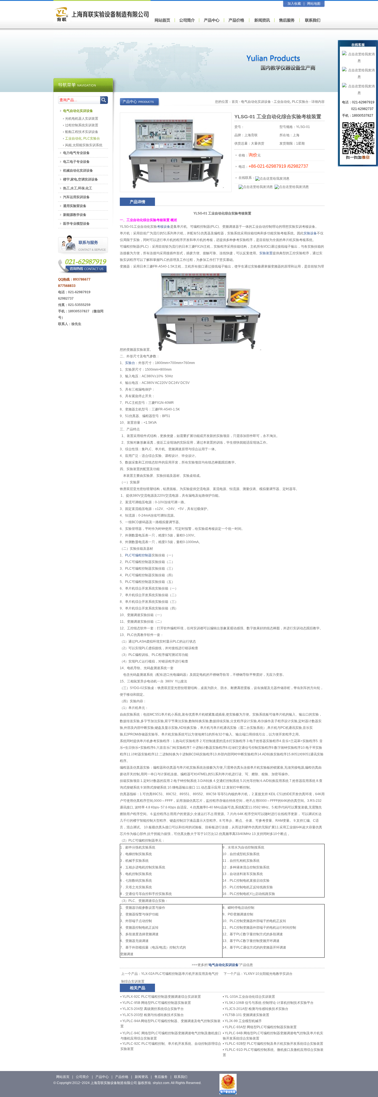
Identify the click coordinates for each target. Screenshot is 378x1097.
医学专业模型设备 (76, 224)
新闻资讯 (141, 1077)
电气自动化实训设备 (256, 102)
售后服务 (161, 1077)
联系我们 (180, 1077)
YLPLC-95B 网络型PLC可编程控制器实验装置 (156, 1003)
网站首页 (62, 1077)
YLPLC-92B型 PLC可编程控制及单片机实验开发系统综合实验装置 (274, 1044)
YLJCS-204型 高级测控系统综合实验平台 (153, 1009)
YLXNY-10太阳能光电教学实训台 (268, 974)
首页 (235, 102)
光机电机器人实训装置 (81, 119)
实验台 (130, 363)
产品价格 (121, 1077)
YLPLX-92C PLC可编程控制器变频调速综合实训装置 (161, 997)
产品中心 (102, 1077)
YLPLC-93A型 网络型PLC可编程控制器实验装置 (261, 1027)
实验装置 (266, 253)
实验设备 (310, 233)
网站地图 (313, 4)
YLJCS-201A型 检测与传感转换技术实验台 (256, 1009)
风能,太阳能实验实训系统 (83, 145)
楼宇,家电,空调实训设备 (80, 179)
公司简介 (82, 1077)
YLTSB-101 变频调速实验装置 (247, 1015)
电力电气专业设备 (76, 153)
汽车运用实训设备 (76, 197)
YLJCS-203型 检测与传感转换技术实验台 (153, 1015)
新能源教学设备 (74, 215)
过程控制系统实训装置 (81, 125)
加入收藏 (294, 4)
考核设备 (163, 227)
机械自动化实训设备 (78, 170)
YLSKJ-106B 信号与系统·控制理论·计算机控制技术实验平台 (269, 1003)
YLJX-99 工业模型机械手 (243, 1021)
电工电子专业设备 (76, 162)
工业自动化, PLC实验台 (291, 102)
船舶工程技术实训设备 (81, 132)
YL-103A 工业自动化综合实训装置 (250, 997)
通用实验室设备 (74, 206)
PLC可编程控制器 (138, 555)
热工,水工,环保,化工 (77, 188)
